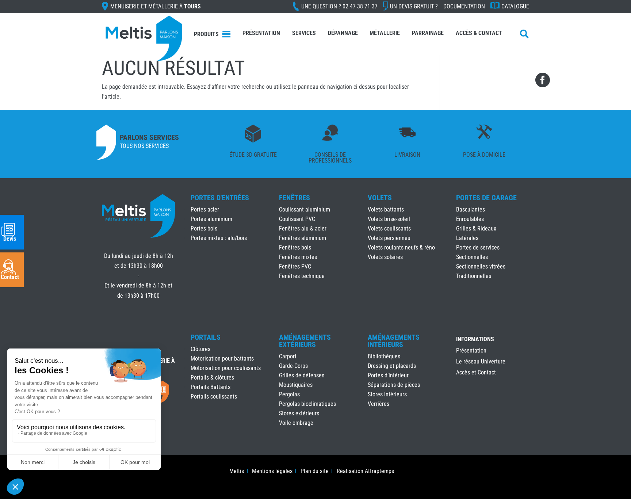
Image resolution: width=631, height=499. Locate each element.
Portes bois (204, 228)
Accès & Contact (479, 33)
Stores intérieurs (387, 394)
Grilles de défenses (301, 375)
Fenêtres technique (302, 276)
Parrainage (428, 33)
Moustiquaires (296, 384)
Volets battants (386, 209)
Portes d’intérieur (388, 375)
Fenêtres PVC (295, 266)
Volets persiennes (389, 238)
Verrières (378, 403)
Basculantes (470, 209)
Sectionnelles (472, 257)
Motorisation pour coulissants (226, 368)
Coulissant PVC (297, 219)
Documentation (464, 6)
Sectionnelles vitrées (480, 266)
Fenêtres (294, 197)
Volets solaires (385, 257)
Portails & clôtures (212, 377)
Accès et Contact (476, 373)
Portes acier (205, 209)
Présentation (261, 33)
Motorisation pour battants (222, 358)
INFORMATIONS (475, 339)
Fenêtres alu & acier (302, 228)
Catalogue (515, 6)
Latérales (467, 238)
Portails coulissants (214, 396)
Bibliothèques (384, 356)
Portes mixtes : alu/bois (219, 238)
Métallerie (385, 33)
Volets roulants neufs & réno (401, 247)
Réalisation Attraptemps (365, 472)
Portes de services (478, 247)
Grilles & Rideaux (476, 228)
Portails (206, 337)
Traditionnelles (473, 276)
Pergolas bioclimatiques (307, 403)
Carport (288, 356)
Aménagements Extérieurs (305, 341)
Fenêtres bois (295, 247)
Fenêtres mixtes (298, 257)
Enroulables (470, 219)
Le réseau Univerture (480, 362)
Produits (206, 34)
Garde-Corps (293, 365)
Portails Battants (210, 387)
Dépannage (343, 33)
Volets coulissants (389, 228)
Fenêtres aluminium (302, 238)
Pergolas (289, 394)
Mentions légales (272, 472)
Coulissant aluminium (304, 209)
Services (304, 33)
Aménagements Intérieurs (394, 341)
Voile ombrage (296, 422)
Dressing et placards (392, 365)
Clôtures (200, 349)
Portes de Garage (486, 197)
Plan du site (315, 472)
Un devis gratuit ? (414, 6)
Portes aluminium (211, 219)
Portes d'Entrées (220, 197)
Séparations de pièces (394, 384)
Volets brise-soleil (389, 219)
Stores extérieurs (299, 413)
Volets (380, 197)
